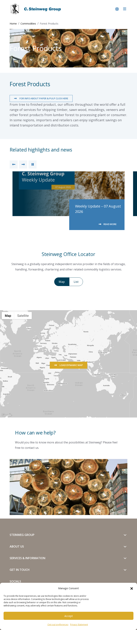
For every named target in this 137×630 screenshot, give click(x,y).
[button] (131, 588)
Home (13, 23)
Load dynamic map (71, 365)
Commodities (28, 23)
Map (62, 282)
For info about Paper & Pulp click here (43, 98)
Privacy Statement (79, 624)
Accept (68, 616)
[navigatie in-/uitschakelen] (124, 9)
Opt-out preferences (57, 624)
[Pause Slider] (33, 164)
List (76, 282)
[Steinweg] (36, 8)
